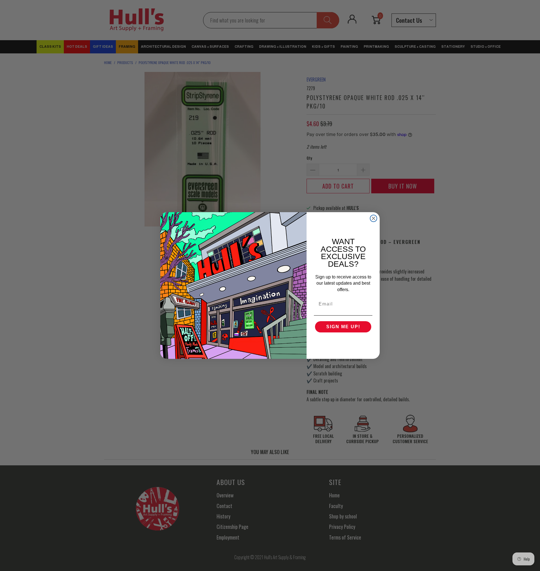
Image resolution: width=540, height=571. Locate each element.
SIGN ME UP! (343, 326)
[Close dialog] (373, 218)
